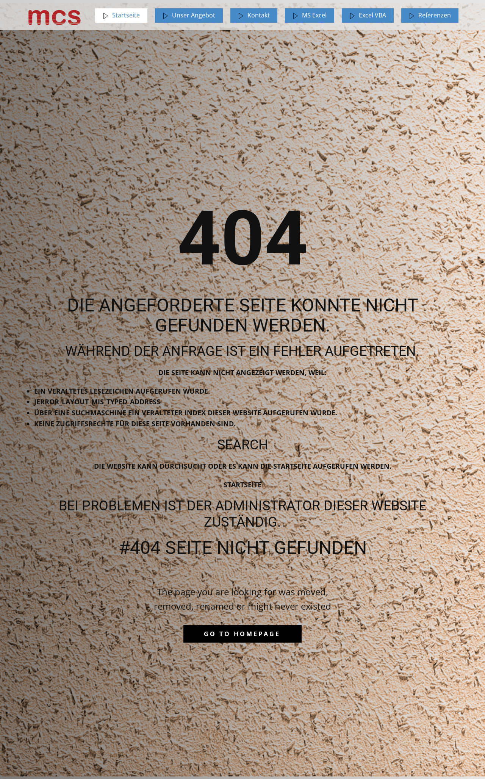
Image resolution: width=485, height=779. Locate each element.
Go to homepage (242, 634)
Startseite (242, 484)
